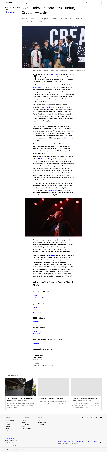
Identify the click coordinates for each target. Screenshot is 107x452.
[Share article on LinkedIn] (11, 12)
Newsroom (8, 428)
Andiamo (36, 307)
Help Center (41, 424)
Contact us (41, 420)
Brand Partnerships (27, 428)
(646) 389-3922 (9, 439)
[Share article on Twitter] (6, 12)
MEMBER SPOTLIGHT (10, 7)
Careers (7, 426)
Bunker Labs (37, 331)
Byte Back (52, 255)
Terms (64, 441)
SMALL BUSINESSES (49, 365)
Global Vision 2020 (39, 298)
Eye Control (37, 312)
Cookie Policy (70, 441)
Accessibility (89, 441)
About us (7, 422)
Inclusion (7, 424)
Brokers (24, 420)
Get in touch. (20, 449)
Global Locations (9, 420)
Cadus (35, 310)
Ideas (14, 2)
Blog (6, 430)
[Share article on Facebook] (8, 12)
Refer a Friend (25, 424)
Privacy (59, 441)
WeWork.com (95, 3)
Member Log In (42, 422)
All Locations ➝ (8, 434)
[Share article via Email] (13, 12)
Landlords (24, 422)
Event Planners (25, 426)
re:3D (48, 107)
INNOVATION (36, 365)
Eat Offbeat (37, 333)
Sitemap (95, 441)
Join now (80, 3)
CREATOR (42, 365)
